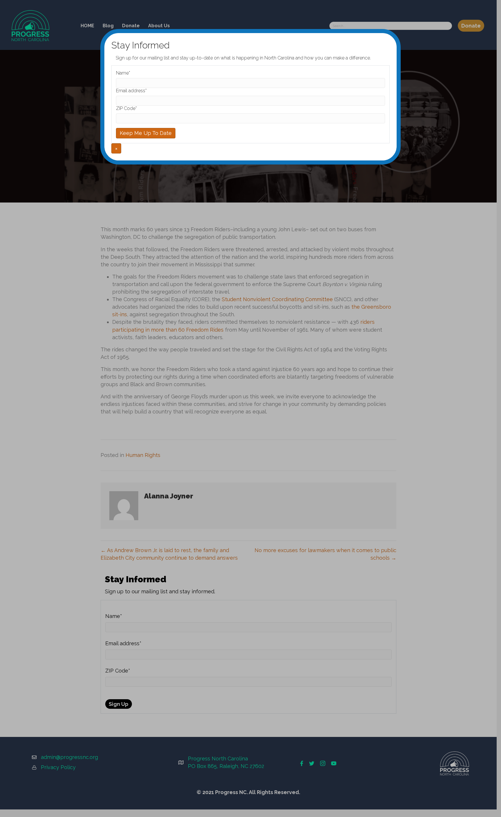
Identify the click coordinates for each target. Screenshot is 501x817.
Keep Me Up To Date (146, 133)
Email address (131, 90)
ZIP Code (126, 108)
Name (123, 73)
